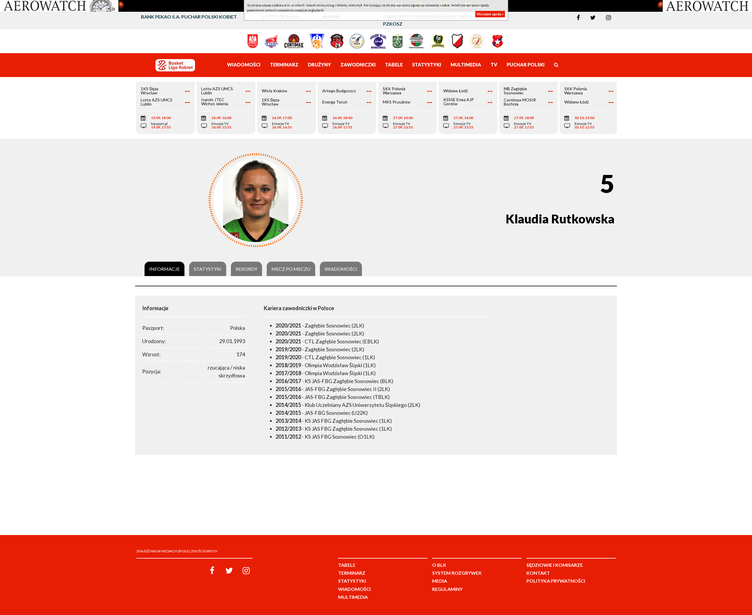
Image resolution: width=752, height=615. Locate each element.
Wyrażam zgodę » (490, 14)
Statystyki (207, 269)
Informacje (164, 269)
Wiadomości (341, 269)
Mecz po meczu (290, 269)
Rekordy (246, 269)
